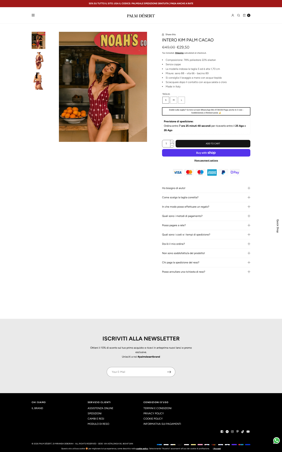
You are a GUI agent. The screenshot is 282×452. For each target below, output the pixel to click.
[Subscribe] (171, 372)
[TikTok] (242, 431)
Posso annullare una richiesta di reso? (183, 272)
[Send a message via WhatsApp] (276, 440)
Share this (170, 34)
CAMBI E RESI (96, 418)
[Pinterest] (237, 431)
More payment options (206, 160)
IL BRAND (37, 408)
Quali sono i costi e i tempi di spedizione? (186, 234)
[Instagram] (232, 431)
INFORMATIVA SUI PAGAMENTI (162, 423)
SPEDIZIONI (95, 413)
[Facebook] (221, 431)
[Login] (233, 15)
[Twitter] (227, 431)
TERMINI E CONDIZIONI (157, 408)
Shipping (179, 53)
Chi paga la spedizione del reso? (180, 262)
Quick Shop (277, 226)
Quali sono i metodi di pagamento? (182, 216)
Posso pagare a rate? (174, 225)
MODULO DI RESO (98, 423)
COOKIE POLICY (153, 418)
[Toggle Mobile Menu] (35, 15)
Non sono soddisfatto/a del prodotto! (183, 253)
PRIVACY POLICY (153, 413)
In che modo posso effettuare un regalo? (185, 206)
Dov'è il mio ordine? (173, 244)
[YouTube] (248, 431)
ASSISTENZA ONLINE (100, 408)
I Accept (217, 449)
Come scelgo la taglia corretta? (180, 197)
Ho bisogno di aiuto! (173, 188)
